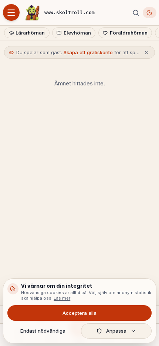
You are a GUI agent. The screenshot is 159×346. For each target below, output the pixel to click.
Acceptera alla (79, 313)
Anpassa (116, 331)
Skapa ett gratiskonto (88, 52)
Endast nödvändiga (42, 331)
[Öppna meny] (11, 12)
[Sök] (135, 12)
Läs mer (62, 298)
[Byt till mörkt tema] (149, 12)
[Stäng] (146, 52)
